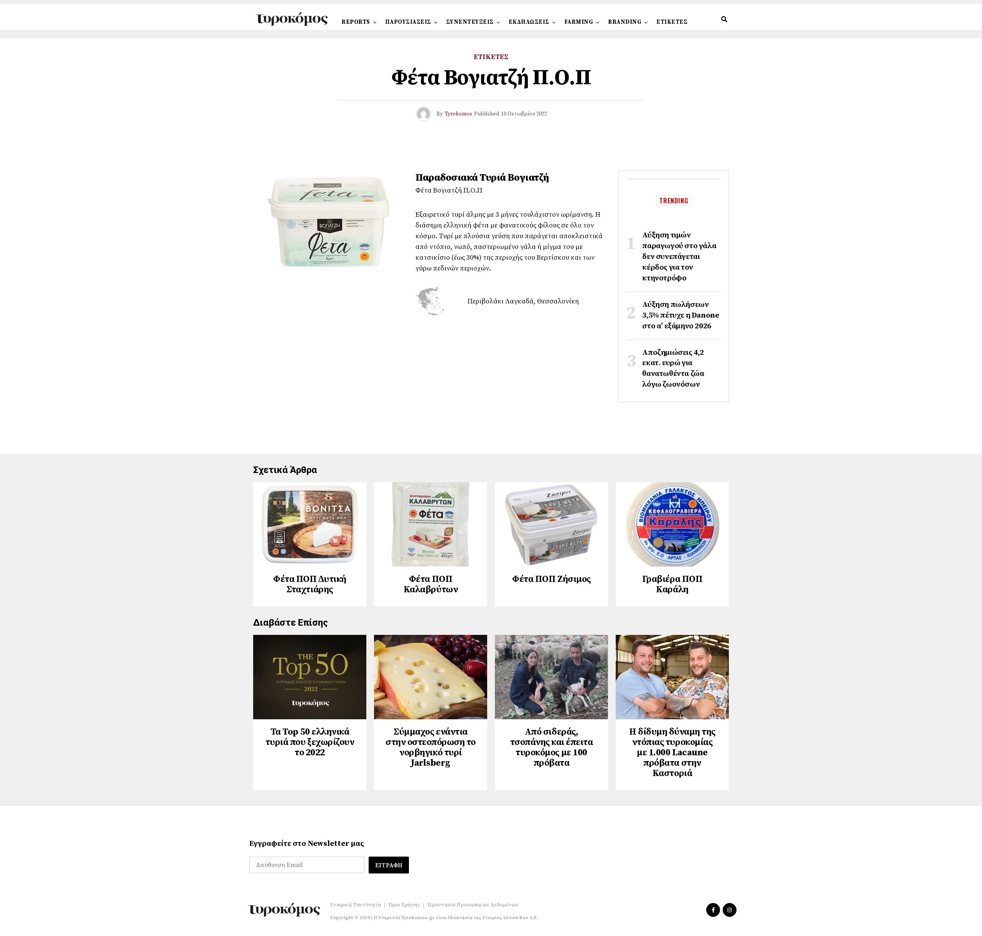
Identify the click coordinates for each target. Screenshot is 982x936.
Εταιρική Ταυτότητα (355, 904)
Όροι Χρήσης (404, 904)
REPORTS (355, 22)
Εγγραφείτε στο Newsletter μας (306, 844)
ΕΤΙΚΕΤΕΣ (671, 22)
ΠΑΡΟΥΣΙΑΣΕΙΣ (408, 22)
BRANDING (624, 22)
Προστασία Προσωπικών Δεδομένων (472, 904)
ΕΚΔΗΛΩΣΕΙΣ (529, 22)
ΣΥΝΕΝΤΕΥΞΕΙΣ (470, 22)
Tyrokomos (458, 113)
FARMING (578, 22)
